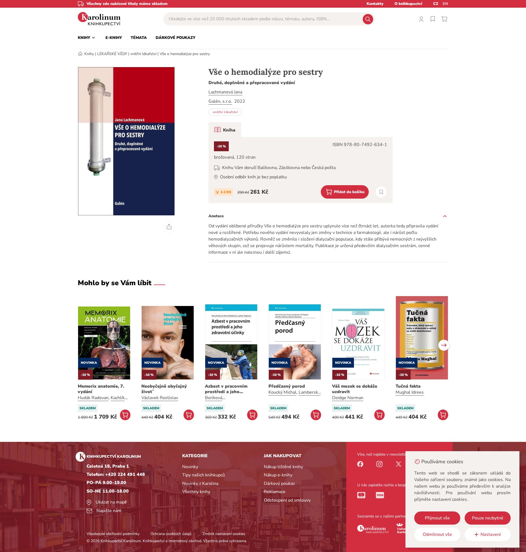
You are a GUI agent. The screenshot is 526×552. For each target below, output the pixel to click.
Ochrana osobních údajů (170, 533)
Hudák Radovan (93, 398)
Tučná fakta (408, 386)
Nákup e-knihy (278, 475)
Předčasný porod (286, 386)
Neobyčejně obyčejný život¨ (164, 389)
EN (445, 3)
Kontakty (375, 3)
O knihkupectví (408, 3)
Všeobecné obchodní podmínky (113, 533)
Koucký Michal (282, 392)
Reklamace (274, 492)
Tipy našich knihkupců (203, 475)
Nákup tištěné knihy (283, 467)
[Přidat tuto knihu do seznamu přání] (381, 192)
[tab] (224, 129)
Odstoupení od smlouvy (287, 500)
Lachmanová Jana (225, 92)
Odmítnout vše (437, 534)
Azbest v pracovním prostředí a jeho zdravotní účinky (226, 389)
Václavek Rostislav (159, 398)
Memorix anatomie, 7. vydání (101, 389)
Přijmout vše (437, 518)
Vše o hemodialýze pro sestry (185, 53)
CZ (435, 3)
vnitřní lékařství (143, 53)
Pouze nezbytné (487, 518)
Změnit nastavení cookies (223, 533)
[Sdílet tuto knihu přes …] (169, 227)
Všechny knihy (196, 492)
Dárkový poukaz (279, 484)
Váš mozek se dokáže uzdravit (354, 389)
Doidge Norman (347, 398)
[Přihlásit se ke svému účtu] (421, 19)
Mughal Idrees (410, 392)
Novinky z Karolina (200, 484)
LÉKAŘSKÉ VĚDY (112, 53)
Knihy (89, 53)
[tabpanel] (300, 170)
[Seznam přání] (433, 19)
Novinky (190, 467)
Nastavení (491, 534)
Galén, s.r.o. (220, 101)
